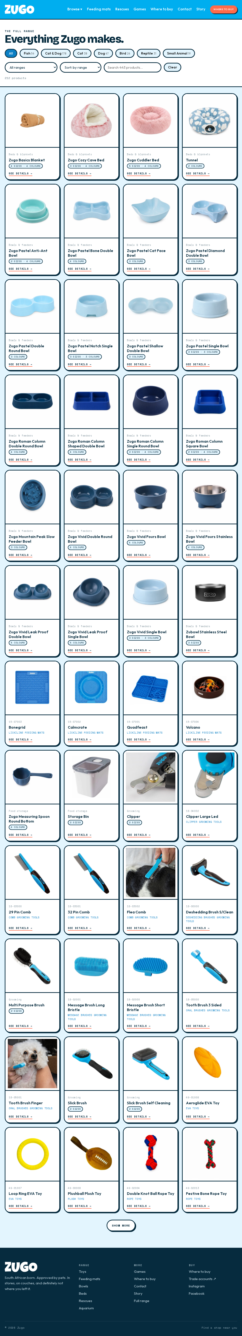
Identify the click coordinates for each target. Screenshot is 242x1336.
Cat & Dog (55, 53)
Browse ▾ (74, 9)
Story (200, 9)
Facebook (196, 1293)
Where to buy (162, 9)
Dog (103, 53)
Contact (185, 9)
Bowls (83, 1286)
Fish (29, 53)
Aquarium (86, 1308)
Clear (172, 67)
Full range (141, 1300)
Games (140, 9)
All (11, 53)
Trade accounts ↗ (202, 1279)
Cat (82, 53)
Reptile (148, 53)
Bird (125, 53)
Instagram (197, 1286)
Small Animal (179, 53)
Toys (82, 1271)
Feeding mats (99, 9)
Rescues (122, 9)
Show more (121, 1225)
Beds (83, 1293)
